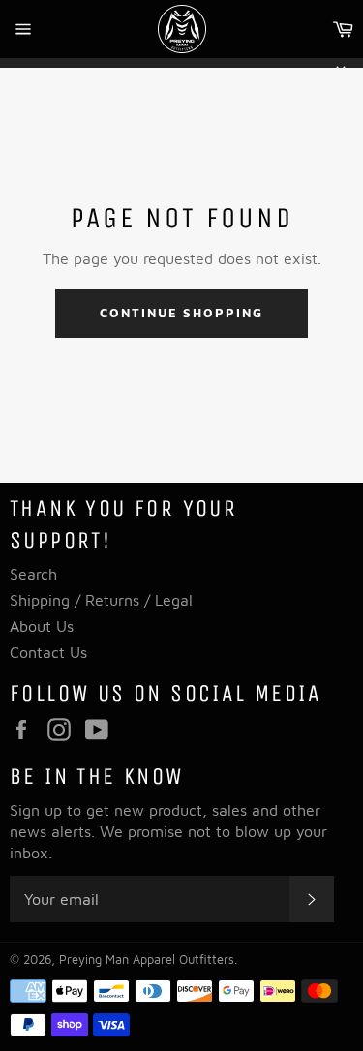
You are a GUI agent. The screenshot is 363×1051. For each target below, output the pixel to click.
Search (33, 574)
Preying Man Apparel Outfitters (146, 959)
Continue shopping (181, 312)
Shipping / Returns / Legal (101, 600)
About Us (42, 626)
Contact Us (48, 652)
